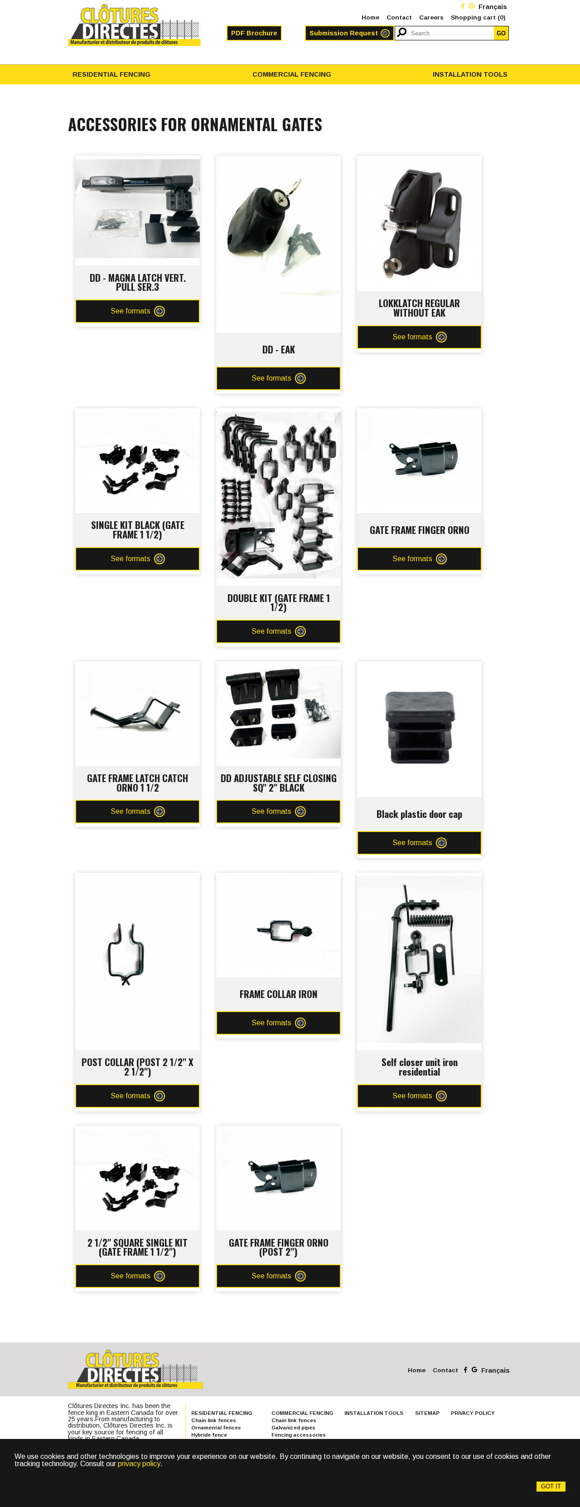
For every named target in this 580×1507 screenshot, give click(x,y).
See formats (130, 311)
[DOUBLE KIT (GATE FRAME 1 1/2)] (278, 415)
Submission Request (343, 33)
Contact (399, 17)
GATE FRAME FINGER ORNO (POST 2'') (279, 1247)
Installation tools (470, 74)
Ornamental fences (216, 1427)
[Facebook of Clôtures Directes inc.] (462, 6)
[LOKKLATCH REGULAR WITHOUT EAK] (419, 162)
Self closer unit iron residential (420, 1066)
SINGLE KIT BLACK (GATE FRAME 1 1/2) (137, 529)
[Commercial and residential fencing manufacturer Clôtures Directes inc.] (134, 25)
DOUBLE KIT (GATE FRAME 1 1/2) (278, 602)
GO (501, 33)
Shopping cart (478, 17)
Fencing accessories (298, 1435)
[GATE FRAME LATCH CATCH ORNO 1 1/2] (137, 668)
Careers (431, 17)
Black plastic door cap (419, 814)
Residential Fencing (111, 74)
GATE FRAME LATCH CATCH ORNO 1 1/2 (137, 782)
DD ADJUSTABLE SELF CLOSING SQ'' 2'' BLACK (279, 782)
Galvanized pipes (293, 1427)
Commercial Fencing (291, 74)
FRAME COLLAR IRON (279, 994)
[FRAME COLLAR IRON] (278, 880)
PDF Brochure (254, 33)
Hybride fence (209, 1435)
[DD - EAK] (278, 162)
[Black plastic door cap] (419, 668)
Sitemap (427, 1413)
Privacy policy (473, 1413)
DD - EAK (278, 349)
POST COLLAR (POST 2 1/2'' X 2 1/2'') (137, 1066)
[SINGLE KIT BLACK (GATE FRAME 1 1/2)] (137, 415)
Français (492, 6)
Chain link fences (213, 1420)
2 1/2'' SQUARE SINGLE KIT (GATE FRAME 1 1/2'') (137, 1247)
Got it (551, 1486)
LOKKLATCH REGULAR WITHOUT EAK (419, 307)
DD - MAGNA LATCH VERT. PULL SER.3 (138, 282)
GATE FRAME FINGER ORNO (419, 530)
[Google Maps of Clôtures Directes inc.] (471, 6)
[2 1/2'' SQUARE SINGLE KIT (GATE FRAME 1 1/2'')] (137, 1133)
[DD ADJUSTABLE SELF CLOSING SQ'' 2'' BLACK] (278, 668)
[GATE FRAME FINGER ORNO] (419, 415)
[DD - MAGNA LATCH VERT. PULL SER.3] (137, 162)
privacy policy (139, 1464)
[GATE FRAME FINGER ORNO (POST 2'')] (278, 1133)
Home (370, 17)
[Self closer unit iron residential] (419, 880)
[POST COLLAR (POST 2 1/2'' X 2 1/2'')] (137, 880)
